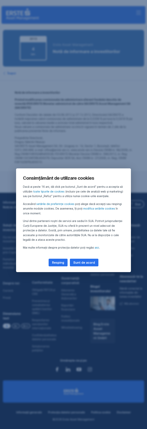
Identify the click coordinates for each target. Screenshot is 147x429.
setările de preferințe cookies (55, 204)
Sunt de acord (84, 262)
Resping (58, 262)
